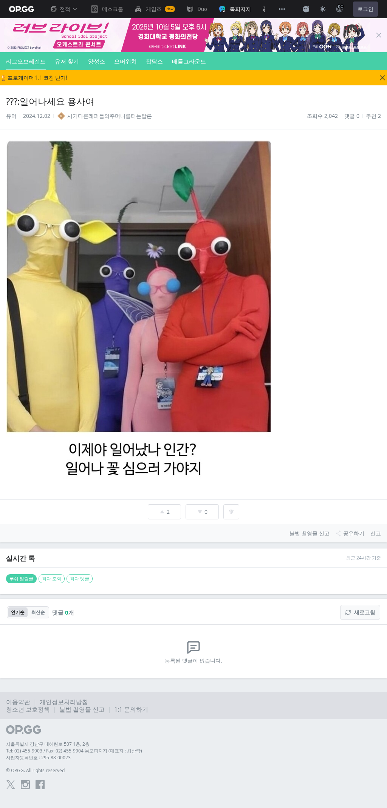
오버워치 (125, 61)
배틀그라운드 (189, 61)
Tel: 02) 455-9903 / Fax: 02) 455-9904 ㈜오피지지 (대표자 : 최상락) (74, 751)
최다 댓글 (79, 578)
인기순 (18, 612)
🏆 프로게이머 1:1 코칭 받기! (33, 78)
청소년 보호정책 (28, 709)
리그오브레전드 (26, 61)
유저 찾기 (67, 61)
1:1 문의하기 (131, 709)
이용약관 (18, 702)
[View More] (281, 9)
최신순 (38, 612)
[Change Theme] (322, 9)
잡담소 (154, 61)
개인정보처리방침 (64, 702)
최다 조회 (51, 578)
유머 (11, 115)
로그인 (365, 9)
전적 (65, 9)
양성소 (96, 61)
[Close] (378, 35)
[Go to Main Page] (21, 9)
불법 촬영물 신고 (82, 709)
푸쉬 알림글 (21, 578)
